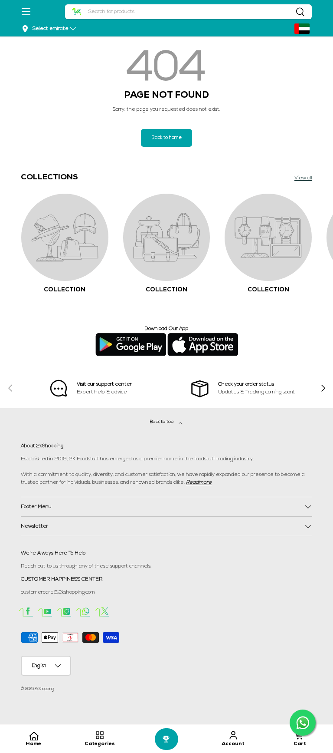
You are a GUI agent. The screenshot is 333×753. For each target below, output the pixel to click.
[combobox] (188, 11)
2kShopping (44, 689)
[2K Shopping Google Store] (130, 336)
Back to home (166, 137)
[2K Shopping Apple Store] (202, 336)
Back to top (162, 421)
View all (303, 178)
